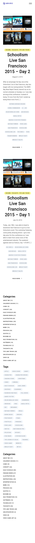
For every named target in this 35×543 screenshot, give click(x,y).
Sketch (7, 429)
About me (6, 300)
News (5, 327)
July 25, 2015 (17, 220)
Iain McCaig (25, 112)
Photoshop (8, 418)
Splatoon (8, 432)
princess (18, 421)
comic (6, 382)
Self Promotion (8, 339)
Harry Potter (9, 396)
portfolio (8, 421)
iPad (15, 403)
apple (6, 371)
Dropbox (7, 389)
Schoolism (23, 128)
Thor (27, 132)
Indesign (7, 403)
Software (6, 342)
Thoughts (15, 50)
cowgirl (15, 382)
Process (6, 330)
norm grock (9, 414)
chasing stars (9, 378)
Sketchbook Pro (18, 429)
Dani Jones (21, 385)
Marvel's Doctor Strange (17, 120)
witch (19, 446)
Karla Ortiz (17, 116)
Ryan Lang (23, 124)
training (25, 439)
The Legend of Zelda (11, 439)
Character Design (22, 375)
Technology (7, 345)
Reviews (8, 50)
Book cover (16, 371)
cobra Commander (14, 108)
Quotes (5, 333)
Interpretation (8, 324)
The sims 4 (20, 132)
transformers (12, 136)
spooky (17, 432)
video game (8, 443)
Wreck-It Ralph (18, 139)
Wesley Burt (23, 136)
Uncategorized (8, 354)
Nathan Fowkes (13, 124)
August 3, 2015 (17, 77)
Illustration (7, 318)
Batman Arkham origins (17, 104)
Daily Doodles (8, 312)
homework (25, 400)
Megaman (14, 407)
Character (8, 375)
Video (5, 357)
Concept (6, 309)
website (18, 443)
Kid (6, 407)
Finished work (8, 315)
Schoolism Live (10, 132)
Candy (26, 371)
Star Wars (8, 436)
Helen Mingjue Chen (12, 112)
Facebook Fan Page (11, 393)
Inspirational (8, 321)
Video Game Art (8, 360)
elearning (17, 389)
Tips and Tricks (24, 50)
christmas (21, 378)
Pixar (18, 418)
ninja (20, 411)
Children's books (9, 303)
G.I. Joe (24, 108)
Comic (5, 306)
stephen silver (20, 436)
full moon (24, 393)
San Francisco (13, 128)
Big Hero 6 (9, 247)
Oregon (19, 414)
